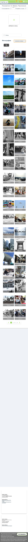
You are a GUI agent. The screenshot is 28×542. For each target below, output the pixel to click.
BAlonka (15, 5)
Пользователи (6, 5)
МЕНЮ (26, 1)
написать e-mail (5, 496)
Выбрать (9, 59)
